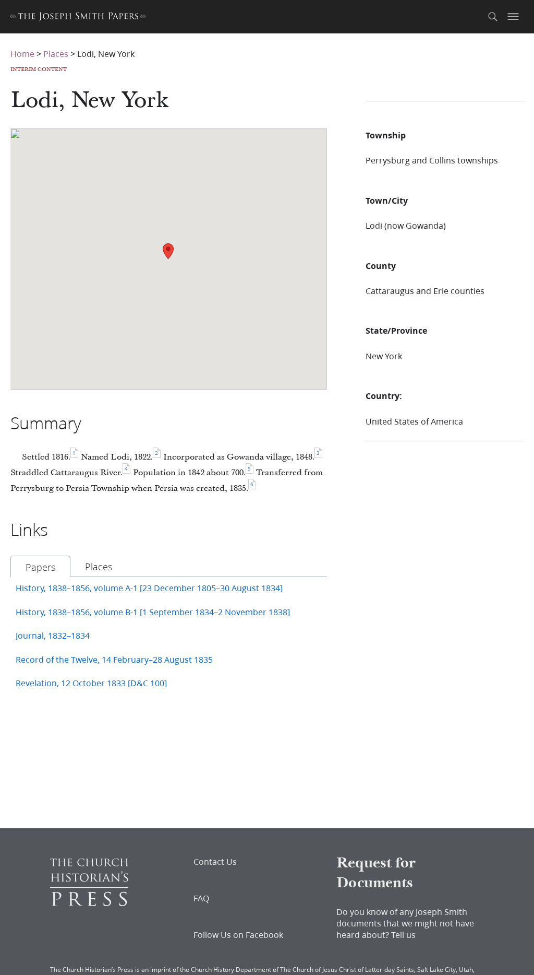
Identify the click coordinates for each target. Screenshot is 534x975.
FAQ (201, 898)
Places (55, 54)
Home (22, 54)
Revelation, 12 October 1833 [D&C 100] (91, 683)
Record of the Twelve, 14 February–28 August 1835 (114, 659)
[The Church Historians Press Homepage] (89, 903)
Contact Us (215, 861)
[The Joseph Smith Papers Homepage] (78, 18)
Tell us (403, 935)
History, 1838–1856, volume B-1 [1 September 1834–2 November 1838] (153, 612)
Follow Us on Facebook (238, 935)
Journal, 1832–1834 (53, 635)
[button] (168, 251)
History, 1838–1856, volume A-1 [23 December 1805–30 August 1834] (149, 588)
